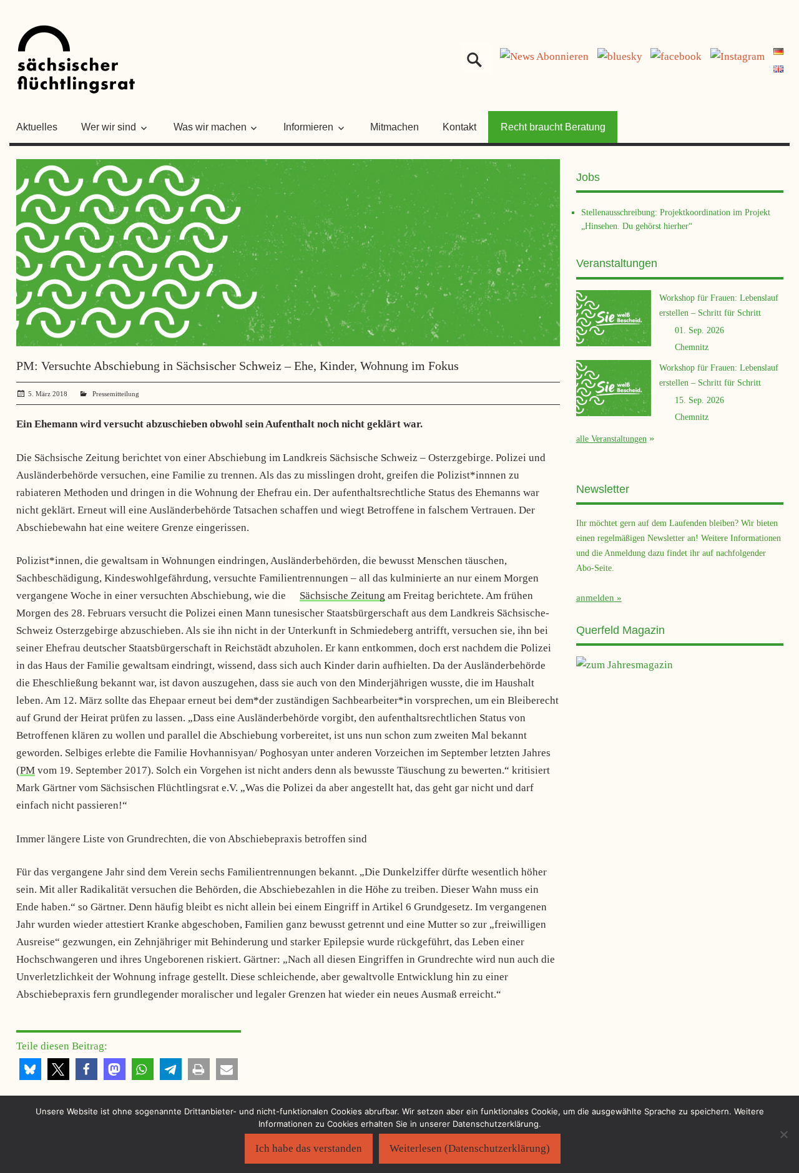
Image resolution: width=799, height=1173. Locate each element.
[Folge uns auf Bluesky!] (619, 56)
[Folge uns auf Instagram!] (737, 56)
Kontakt (459, 127)
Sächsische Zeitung (342, 595)
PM (27, 770)
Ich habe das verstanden (308, 1148)
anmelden (595, 598)
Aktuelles (36, 127)
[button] (30, 1069)
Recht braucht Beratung (553, 127)
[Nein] (783, 1134)
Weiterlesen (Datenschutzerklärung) (470, 1148)
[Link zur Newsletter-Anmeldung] (544, 56)
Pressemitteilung (115, 393)
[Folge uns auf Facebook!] (676, 56)
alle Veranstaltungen (611, 439)
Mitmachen (394, 127)
